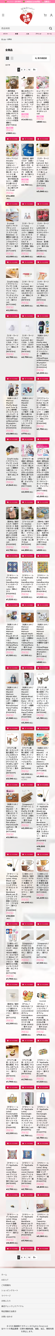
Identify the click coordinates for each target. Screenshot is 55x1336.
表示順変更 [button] (42, 58)
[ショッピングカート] (45, 15)
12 (29, 70)
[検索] (50, 28)
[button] (3, 15)
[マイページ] (51, 15)
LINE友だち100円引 (32, 2)
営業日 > (47, 2)
